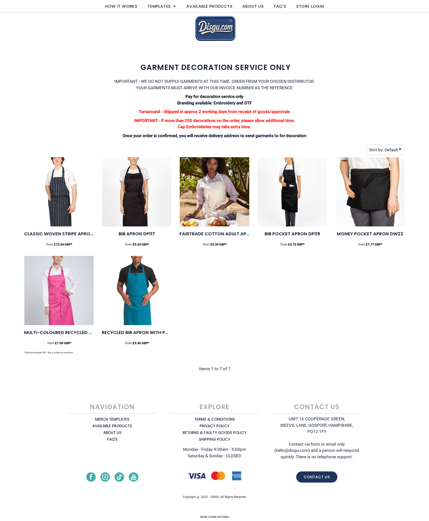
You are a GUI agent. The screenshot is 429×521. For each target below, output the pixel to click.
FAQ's (112, 439)
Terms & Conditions (214, 419)
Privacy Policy (214, 426)
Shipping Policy (214, 439)
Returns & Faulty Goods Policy (214, 432)
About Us (112, 432)
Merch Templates (112, 419)
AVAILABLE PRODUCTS (112, 426)
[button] (162, 6)
